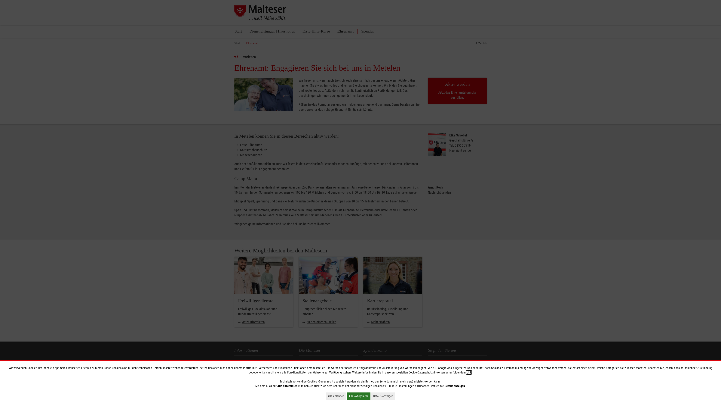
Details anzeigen (384, 396)
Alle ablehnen (337, 396)
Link (468, 372)
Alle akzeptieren (359, 396)
